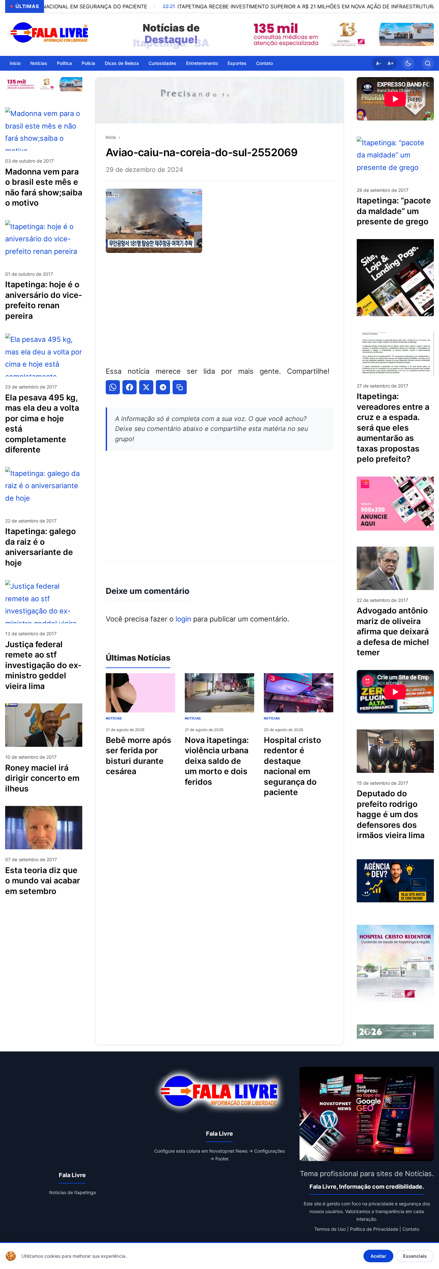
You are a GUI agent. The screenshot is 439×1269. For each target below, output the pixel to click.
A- (378, 63)
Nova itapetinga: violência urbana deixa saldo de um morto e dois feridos (217, 761)
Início (15, 63)
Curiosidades (162, 63)
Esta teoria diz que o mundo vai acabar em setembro (42, 880)
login (183, 619)
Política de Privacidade (374, 1229)
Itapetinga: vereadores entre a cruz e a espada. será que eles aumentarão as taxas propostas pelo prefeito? (393, 427)
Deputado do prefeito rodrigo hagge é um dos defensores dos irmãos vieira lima (391, 814)
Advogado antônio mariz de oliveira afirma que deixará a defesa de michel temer (393, 631)
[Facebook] (129, 387)
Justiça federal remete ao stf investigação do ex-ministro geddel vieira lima (43, 665)
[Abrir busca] (428, 63)
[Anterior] (254, 34)
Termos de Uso (330, 1229)
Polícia (88, 63)
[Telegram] (163, 387)
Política (64, 63)
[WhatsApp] (113, 387)
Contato (264, 63)
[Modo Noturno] (408, 63)
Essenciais (415, 1256)
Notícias (38, 63)
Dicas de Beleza (122, 63)
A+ (391, 63)
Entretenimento (202, 63)
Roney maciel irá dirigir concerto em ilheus (42, 778)
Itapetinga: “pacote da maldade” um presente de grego (394, 211)
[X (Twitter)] (146, 387)
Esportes (237, 63)
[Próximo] (427, 34)
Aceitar (378, 1256)
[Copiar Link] (180, 387)
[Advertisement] (219, 308)
